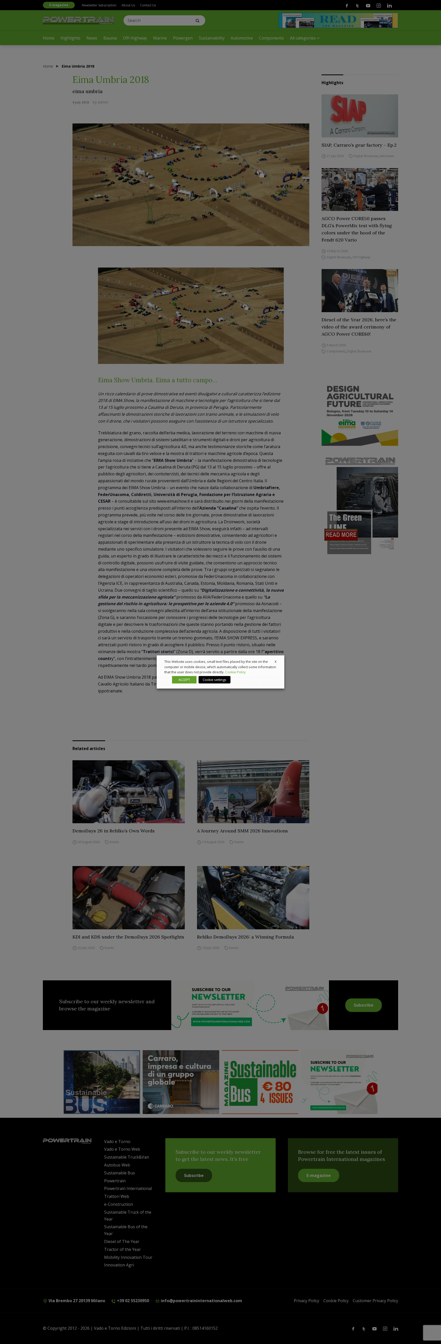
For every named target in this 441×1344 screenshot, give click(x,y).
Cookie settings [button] (214, 679)
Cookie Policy (235, 672)
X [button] (276, 661)
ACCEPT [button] (184, 679)
